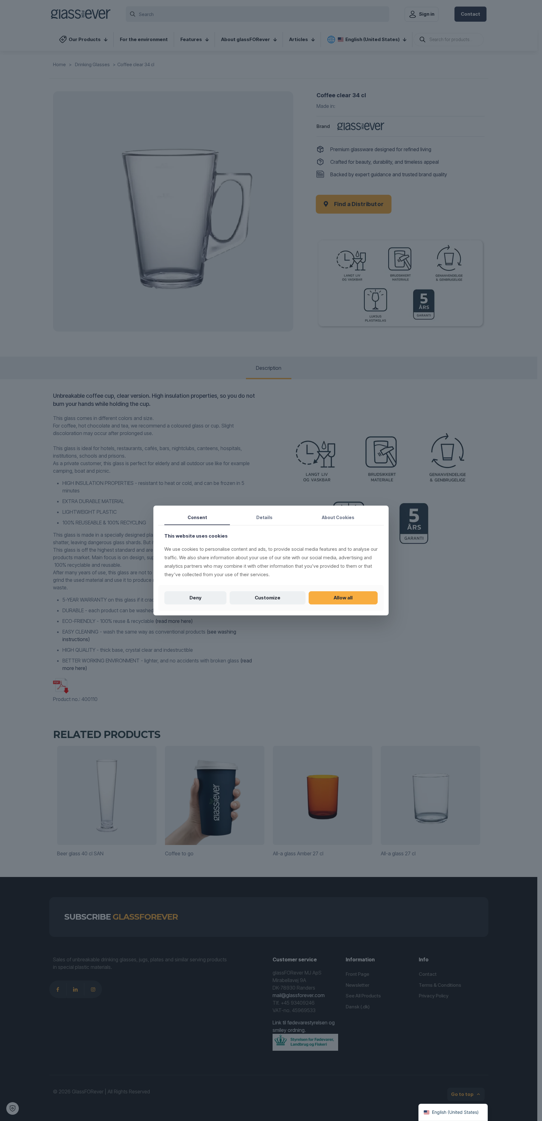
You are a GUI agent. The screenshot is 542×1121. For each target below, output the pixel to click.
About (338, 517)
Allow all (343, 598)
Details (264, 517)
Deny (195, 598)
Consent (197, 517)
